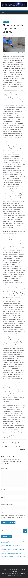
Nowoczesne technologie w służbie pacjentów (13, 556)
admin (14, 35)
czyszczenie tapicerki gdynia (16, 105)
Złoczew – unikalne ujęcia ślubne (12, 443)
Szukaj (25, 531)
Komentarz (5, 468)
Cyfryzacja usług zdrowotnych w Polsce (11, 553)
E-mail (3, 497)
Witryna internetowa (7, 504)
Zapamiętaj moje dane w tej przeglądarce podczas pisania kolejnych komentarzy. (13, 516)
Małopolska (5, 21)
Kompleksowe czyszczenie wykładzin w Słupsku (13, 448)
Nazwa (3, 489)
